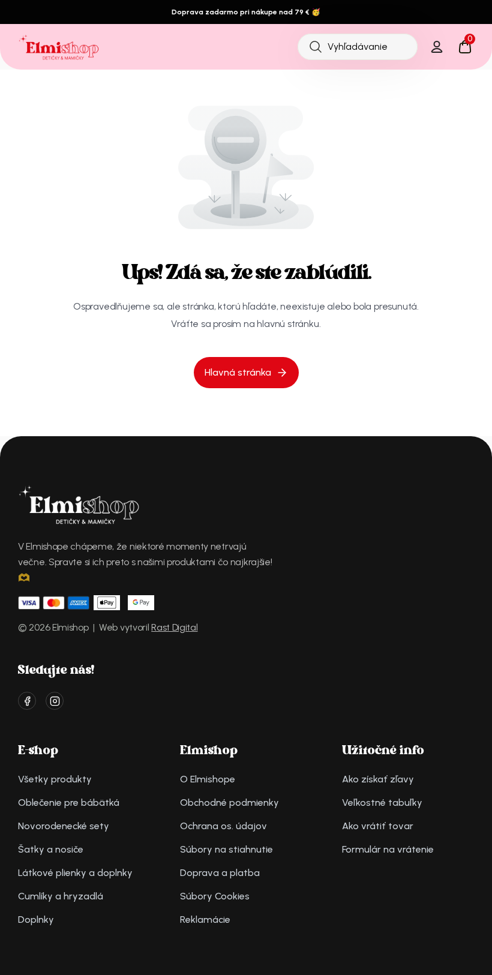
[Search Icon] (358, 46)
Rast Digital (174, 627)
